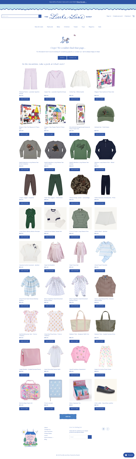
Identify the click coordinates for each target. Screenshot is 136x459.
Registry (91, 27)
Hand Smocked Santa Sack (52, 369)
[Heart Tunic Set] (80, 252)
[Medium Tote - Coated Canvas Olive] (106, 321)
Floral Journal (48, 403)
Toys (83, 27)
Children (67, 27)
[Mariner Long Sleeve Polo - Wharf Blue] (106, 149)
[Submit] (39, 16)
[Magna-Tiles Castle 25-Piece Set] (106, 79)
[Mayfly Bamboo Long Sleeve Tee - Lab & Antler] (55, 149)
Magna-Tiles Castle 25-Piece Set (104, 92)
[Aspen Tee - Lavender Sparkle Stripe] (55, 79)
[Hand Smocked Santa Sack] (55, 356)
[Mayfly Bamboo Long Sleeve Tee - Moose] (80, 149)
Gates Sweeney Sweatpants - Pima (105, 197)
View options (24, 99)
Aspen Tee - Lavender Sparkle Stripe (55, 92)
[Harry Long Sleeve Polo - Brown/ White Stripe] (106, 286)
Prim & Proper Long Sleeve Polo (79, 231)
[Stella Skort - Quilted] (106, 218)
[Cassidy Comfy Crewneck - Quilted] (30, 252)
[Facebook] (107, 428)
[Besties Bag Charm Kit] (30, 390)
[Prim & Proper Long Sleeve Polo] (80, 218)
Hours (46, 435)
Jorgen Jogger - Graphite (26, 197)
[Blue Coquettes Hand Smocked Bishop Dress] (55, 286)
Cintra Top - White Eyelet (76, 92)
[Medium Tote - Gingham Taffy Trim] (80, 321)
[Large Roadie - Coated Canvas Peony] (30, 356)
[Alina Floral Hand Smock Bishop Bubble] (30, 286)
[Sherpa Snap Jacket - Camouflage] (80, 190)
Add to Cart (99, 99)
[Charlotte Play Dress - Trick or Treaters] (55, 321)
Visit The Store (48, 431)
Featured (50, 27)
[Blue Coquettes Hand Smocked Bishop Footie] (80, 286)
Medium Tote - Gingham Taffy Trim (79, 334)
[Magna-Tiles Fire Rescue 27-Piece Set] (30, 114)
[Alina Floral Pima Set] (106, 252)
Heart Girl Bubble (49, 265)
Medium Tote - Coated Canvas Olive (105, 334)
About (46, 427)
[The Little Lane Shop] (68, 16)
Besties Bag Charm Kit (25, 403)
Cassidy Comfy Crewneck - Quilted (29, 265)
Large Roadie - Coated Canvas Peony (30, 369)
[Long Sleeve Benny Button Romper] (30, 218)
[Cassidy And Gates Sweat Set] (55, 218)
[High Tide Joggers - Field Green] (55, 184)
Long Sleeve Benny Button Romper (29, 231)
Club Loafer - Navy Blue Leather (104, 403)
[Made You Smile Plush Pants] (106, 356)
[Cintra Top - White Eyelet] (80, 79)
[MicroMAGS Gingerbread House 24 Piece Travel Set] (80, 114)
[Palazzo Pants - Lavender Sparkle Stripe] (30, 79)
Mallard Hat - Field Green (102, 127)
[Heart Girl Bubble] (55, 252)
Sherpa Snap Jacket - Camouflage (79, 197)
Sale (99, 27)
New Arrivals (39, 27)
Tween (76, 27)
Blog (45, 439)
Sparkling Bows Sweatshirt (77, 369)
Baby (58, 27)
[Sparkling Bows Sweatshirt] (80, 354)
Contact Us (72, 57)
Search (62, 57)
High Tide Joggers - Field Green (53, 197)
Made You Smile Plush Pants (103, 369)
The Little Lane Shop (65, 455)
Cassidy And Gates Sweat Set (53, 231)
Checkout (128, 16)
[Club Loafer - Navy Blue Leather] (106, 390)
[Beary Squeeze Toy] (80, 390)
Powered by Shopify (75, 455)
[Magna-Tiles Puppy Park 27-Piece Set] (55, 114)
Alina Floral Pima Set (101, 265)
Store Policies (48, 437)
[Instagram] (103, 428)
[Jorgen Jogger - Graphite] (30, 184)
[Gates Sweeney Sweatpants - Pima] (106, 184)
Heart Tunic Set (73, 265)
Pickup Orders (48, 433)
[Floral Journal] (55, 390)
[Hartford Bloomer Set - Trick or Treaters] (30, 321)
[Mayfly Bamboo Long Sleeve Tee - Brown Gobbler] (30, 149)
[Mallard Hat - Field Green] (106, 114)
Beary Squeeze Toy (75, 403)
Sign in (109, 16)
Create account (118, 16)
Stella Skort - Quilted (101, 231)
